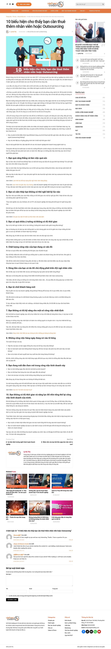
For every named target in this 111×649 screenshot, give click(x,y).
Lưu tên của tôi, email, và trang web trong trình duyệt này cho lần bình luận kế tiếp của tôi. (31, 595)
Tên (7, 588)
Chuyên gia (25, 11)
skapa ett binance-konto (21, 544)
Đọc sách (78, 108)
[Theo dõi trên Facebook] (7, 4)
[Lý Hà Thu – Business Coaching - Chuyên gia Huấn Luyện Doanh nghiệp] (55, 4)
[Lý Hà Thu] (7, 31)
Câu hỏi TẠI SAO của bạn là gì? (22, 390)
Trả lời (71, 539)
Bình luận (8, 574)
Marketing (79, 127)
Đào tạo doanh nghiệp (54, 625)
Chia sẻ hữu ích (21, 16)
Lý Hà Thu (13, 31)
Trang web (55, 588)
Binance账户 (17, 535)
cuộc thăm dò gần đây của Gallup (22, 185)
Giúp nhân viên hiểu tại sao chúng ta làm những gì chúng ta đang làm (34, 333)
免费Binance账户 (18, 554)
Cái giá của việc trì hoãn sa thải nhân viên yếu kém (28, 217)
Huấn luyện (54, 11)
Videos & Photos (94, 11)
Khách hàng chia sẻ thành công (86, 116)
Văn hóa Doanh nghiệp (39, 11)
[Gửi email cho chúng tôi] (91, 631)
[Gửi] (103, 4)
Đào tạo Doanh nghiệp (69, 11)
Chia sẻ (82, 11)
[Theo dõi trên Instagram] (10, 4)
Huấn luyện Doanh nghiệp (84, 112)
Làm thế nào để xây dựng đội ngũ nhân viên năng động (30, 180)
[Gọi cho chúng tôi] (95, 631)
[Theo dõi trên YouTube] (13, 4)
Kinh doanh (79, 119)
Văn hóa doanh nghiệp (71, 630)
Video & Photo (52, 630)
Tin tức (14, 16)
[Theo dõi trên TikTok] (87, 631)
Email (30, 588)
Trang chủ (14, 11)
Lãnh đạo (78, 123)
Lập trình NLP (69, 635)
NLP (76, 130)
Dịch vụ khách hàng (41, 31)
